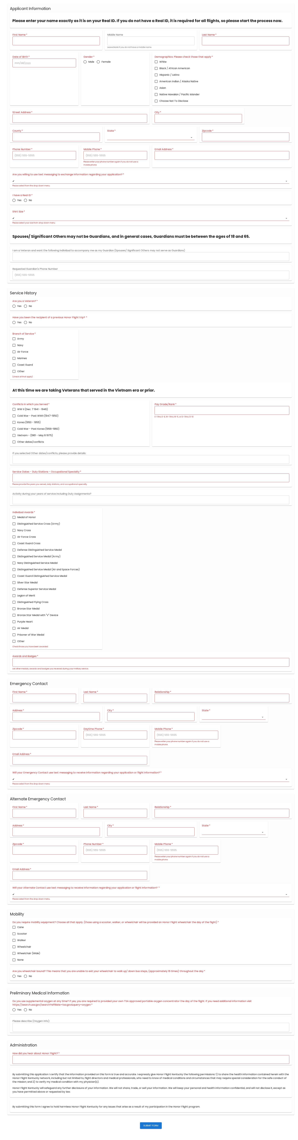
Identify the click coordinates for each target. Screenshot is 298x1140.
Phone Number (22, 149)
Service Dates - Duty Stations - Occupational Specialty (46, 471)
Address (18, 710)
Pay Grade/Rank (165, 404)
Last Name (209, 35)
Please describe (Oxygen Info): (31, 1021)
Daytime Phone (94, 729)
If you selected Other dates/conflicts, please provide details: (49, 453)
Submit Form (150, 1125)
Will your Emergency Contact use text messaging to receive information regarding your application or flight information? (87, 772)
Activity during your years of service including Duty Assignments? (51, 494)
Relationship (163, 692)
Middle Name (115, 35)
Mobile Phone (93, 149)
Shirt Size (18, 211)
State (111, 131)
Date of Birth (21, 57)
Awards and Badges (25, 656)
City (158, 112)
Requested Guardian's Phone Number (35, 269)
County (17, 131)
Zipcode (207, 131)
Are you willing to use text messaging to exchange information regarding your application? (68, 174)
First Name (19, 35)
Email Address (164, 149)
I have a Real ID (22, 195)
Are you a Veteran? (25, 301)
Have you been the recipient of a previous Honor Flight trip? (49, 317)
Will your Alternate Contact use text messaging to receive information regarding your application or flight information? (86, 887)
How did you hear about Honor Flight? (36, 1053)
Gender (89, 57)
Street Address (22, 112)
